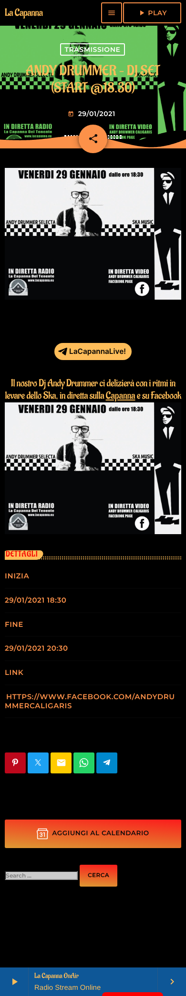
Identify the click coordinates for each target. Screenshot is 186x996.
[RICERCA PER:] (41, 875)
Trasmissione (92, 49)
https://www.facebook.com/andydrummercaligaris (90, 701)
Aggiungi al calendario (100, 833)
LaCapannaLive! (97, 351)
